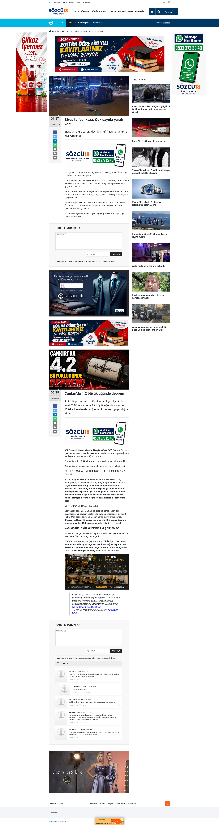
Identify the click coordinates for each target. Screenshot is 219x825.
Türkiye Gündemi (117, 11)
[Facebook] (55, 132)
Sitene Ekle (86, 2)
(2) (80, 722)
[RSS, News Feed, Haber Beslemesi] (167, 803)
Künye (102, 804)
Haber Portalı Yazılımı (60, 821)
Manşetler (57, 2)
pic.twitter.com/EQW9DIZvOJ (86, 607)
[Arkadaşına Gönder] (55, 149)
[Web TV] (163, 2)
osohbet (54, 813)
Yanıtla (73, 679)
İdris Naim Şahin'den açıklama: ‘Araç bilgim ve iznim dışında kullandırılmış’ (107, 23)
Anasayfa (93, 804)
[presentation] (57, 22)
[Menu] (152, 11)
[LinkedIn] (55, 141)
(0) (80, 679)
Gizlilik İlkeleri (120, 804)
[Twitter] (55, 136)
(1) (80, 705)
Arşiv (78, 2)
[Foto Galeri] (169, 2)
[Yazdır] (55, 153)
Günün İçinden (99, 11)
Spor (130, 11)
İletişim (110, 804)
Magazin (139, 11)
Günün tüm (162, 23)
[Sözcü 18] (58, 11)
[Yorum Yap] (55, 157)
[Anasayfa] (50, 2)
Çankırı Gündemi (81, 11)
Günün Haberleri (68, 2)
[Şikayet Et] (119, 679)
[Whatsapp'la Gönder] (55, 145)
